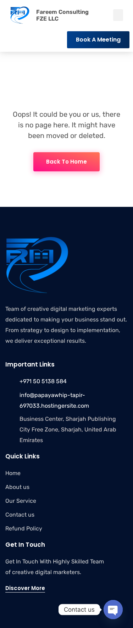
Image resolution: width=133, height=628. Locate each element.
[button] (118, 15)
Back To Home (66, 161)
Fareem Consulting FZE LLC (62, 15)
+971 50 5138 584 (43, 381)
